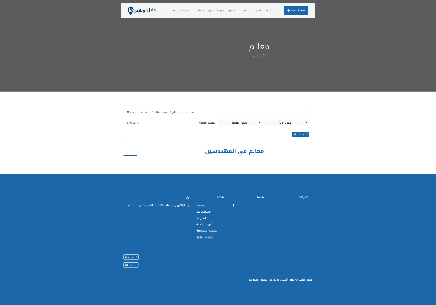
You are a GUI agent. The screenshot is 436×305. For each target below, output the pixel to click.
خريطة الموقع (204, 237)
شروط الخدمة (204, 224)
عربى (131, 265)
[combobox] (240, 123)
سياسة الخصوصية (206, 230)
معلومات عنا (203, 211)
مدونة (220, 10)
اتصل (244, 10)
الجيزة (131, 257)
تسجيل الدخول (262, 10)
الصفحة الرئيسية (181, 10)
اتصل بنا (201, 218)
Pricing (200, 205)
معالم (175, 112)
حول (210, 10)
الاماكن (200, 10)
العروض (232, 10)
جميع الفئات (161, 112)
